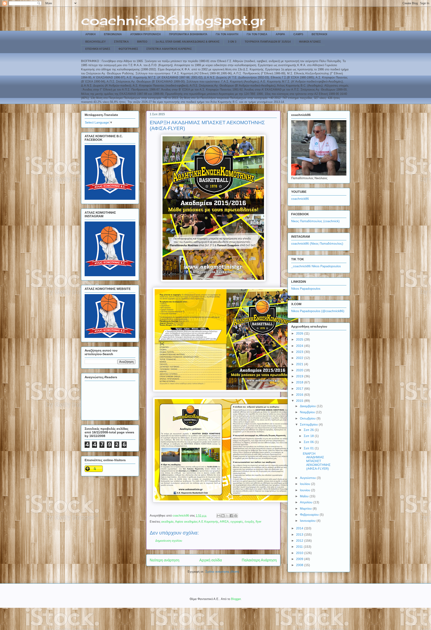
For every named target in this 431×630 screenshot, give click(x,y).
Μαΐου (305, 496)
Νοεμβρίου (308, 412)
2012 (300, 540)
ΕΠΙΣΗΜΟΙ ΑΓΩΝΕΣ (97, 48)
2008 (300, 565)
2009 (300, 559)
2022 (300, 358)
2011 (300, 546)
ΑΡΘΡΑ (280, 34)
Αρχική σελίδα (210, 560)
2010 (300, 553)
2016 (300, 394)
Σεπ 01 (309, 448)
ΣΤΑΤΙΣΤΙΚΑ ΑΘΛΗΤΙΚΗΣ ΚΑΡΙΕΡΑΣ (169, 48)
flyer (258, 521)
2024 (300, 346)
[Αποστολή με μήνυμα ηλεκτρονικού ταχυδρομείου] (218, 515)
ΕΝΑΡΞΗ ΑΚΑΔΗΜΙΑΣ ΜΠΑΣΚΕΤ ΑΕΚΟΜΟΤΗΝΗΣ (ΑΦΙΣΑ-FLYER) (317, 461)
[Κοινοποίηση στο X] (227, 515)
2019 (300, 376)
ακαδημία (167, 521)
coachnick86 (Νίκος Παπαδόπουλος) (317, 243)
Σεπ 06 (309, 442)
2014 (300, 528)
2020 (300, 370)
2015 (300, 400)
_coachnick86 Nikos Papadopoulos (316, 266)
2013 (300, 534)
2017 (300, 388)
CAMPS (298, 34)
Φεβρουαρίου (310, 514)
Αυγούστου (308, 478)
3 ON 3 (232, 41)
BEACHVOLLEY (95, 41)
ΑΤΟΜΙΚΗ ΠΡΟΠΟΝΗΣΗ (145, 34)
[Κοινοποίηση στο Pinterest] (235, 515)
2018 (300, 382)
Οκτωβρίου (308, 418)
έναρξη (249, 521)
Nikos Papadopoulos (305, 288)
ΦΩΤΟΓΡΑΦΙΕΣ (128, 48)
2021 (300, 364)
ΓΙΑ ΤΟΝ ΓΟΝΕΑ (257, 34)
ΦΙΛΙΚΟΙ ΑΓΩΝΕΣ (310, 41)
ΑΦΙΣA (224, 521)
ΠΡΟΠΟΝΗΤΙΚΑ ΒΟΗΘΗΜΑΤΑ (188, 34)
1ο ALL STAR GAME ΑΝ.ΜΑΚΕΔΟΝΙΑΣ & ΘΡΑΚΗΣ (188, 41)
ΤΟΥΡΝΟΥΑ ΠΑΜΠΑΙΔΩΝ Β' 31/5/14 (268, 41)
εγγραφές (237, 521)
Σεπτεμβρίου (309, 424)
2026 (300, 333)
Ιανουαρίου (308, 520)
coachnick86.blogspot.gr (173, 20)
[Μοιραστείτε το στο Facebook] (231, 515)
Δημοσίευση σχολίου (168, 540)
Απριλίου (306, 502)
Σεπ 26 (309, 430)
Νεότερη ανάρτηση (164, 560)
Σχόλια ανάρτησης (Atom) (222, 571)
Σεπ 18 (309, 436)
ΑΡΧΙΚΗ (90, 34)
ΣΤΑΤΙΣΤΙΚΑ (121, 41)
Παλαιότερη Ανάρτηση (259, 560)
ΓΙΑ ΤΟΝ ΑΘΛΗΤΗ (227, 34)
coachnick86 (300, 198)
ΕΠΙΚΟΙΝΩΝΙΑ (113, 34)
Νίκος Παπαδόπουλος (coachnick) (315, 221)
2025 (300, 339)
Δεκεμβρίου (308, 406)
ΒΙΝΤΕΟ (142, 41)
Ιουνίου (305, 490)
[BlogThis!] (223, 515)
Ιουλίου (305, 484)
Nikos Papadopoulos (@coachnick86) (317, 311)
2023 (300, 352)
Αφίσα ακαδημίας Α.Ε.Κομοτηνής (196, 521)
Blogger (236, 599)
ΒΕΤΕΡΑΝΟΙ (319, 34)
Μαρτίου (306, 508)
